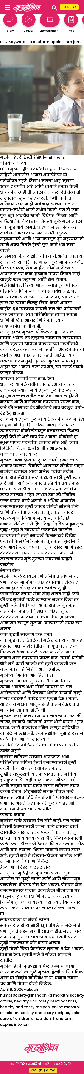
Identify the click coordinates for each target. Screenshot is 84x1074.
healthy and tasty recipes (25, 1007)
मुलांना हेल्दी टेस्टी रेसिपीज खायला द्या (33, 157)
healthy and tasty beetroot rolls (45, 1001)
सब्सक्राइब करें (43, 1070)
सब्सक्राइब (69, 7)
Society (20, 995)
